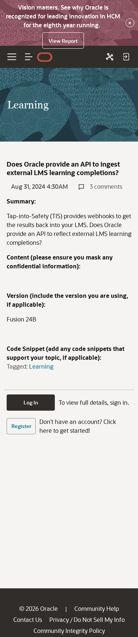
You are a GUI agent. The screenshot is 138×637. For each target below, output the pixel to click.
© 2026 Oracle (38, 608)
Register (21, 425)
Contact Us (27, 619)
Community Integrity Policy (69, 630)
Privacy (59, 619)
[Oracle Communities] (109, 56)
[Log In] (126, 57)
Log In (31, 402)
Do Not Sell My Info (99, 619)
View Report (63, 40)
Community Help (96, 608)
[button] (29, 57)
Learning (41, 366)
